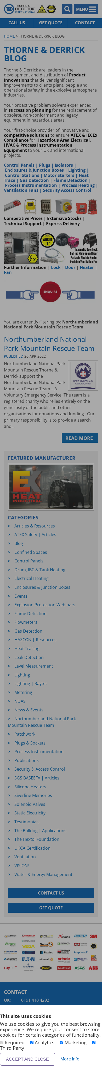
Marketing (75, 1042)
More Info (70, 1059)
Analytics (44, 1042)
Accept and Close (27, 1059)
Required (14, 1042)
